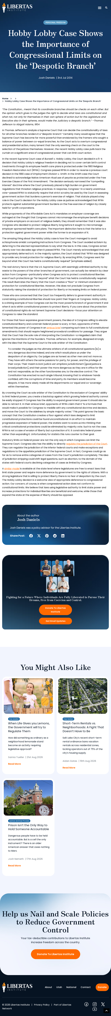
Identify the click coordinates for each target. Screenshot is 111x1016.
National (71, 987)
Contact (86, 987)
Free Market (14, 719)
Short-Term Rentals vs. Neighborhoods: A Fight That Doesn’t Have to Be (83, 727)
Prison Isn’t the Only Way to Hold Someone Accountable (28, 827)
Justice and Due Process (19, 821)
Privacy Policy (42, 1004)
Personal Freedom (55, 22)
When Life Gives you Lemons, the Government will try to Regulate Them (29, 727)
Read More (14, 764)
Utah (59, 987)
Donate (102, 987)
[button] (99, 8)
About (48, 987)
